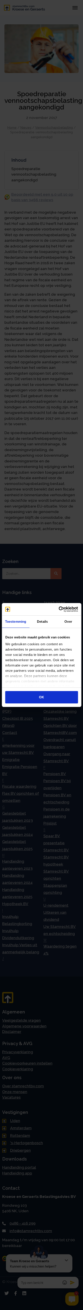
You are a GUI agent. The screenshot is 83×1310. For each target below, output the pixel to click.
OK (41, 697)
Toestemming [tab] (15, 621)
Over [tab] (68, 621)
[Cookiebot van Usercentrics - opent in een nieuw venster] (59, 609)
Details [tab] (42, 621)
